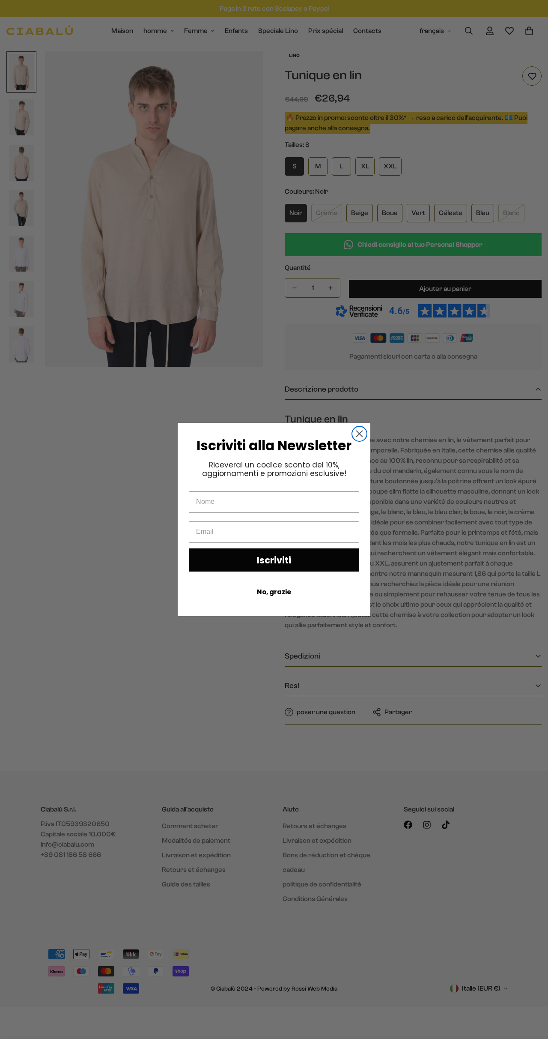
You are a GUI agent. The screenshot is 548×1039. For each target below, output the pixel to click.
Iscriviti (274, 560)
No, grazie (274, 591)
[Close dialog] (359, 433)
